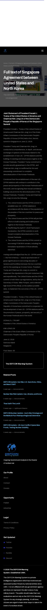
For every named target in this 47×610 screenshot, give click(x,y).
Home (5, 63)
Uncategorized (11, 98)
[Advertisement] (23, 23)
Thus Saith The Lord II (11, 403)
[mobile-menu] (42, 50)
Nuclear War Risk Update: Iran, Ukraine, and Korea (22, 394)
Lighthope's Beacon (20, 408)
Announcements (18, 389)
